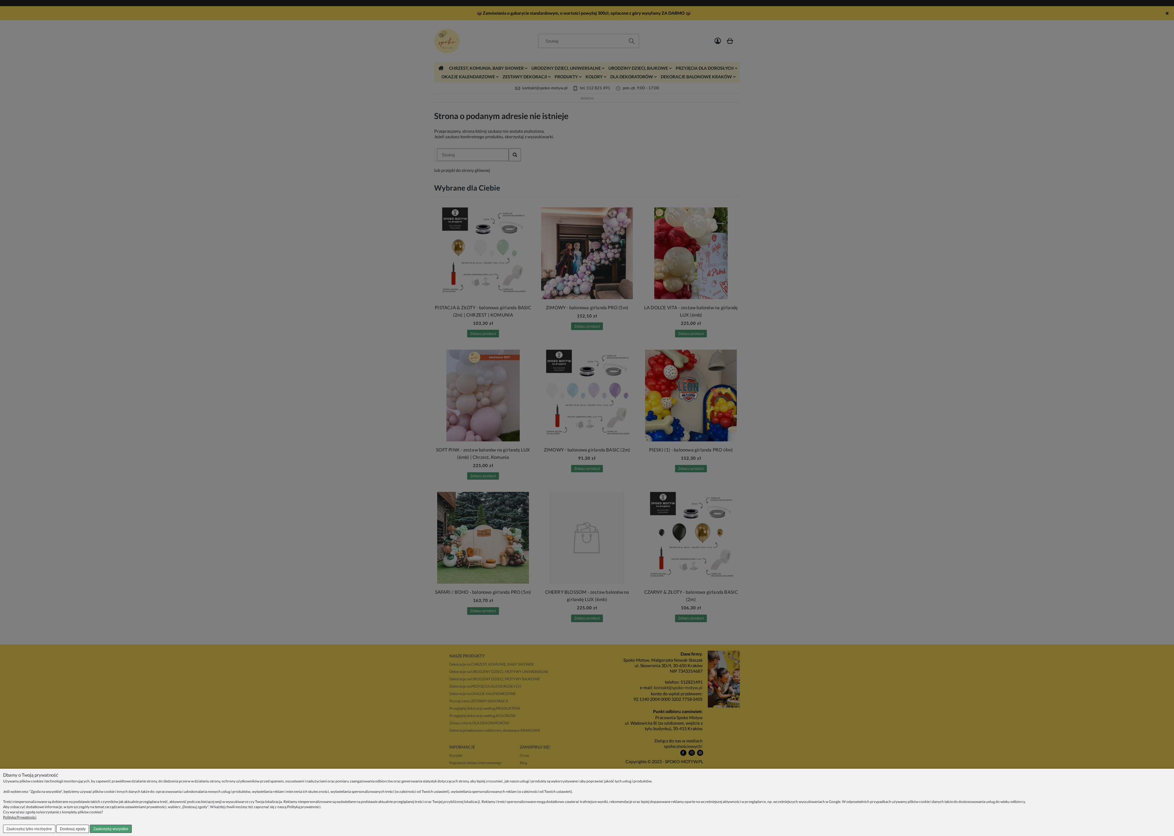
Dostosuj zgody (73, 829)
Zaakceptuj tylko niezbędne (29, 829)
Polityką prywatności (303, 806)
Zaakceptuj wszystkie (110, 829)
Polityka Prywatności (19, 817)
